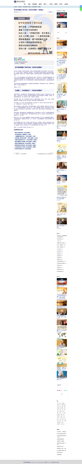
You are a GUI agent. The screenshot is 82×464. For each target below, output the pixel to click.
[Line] (17, 60)
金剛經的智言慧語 (60, 263)
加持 (60, 406)
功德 (57, 406)
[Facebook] (15, 60)
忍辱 (64, 409)
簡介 (59, 240)
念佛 (57, 411)
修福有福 (59, 257)
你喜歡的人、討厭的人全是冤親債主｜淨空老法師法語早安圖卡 (61, 369)
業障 (63, 414)
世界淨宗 (60, 4)
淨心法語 (59, 249)
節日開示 (59, 253)
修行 (60, 403)
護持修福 (55, 4)
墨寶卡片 (45, 4)
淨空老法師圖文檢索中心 (62, 433)
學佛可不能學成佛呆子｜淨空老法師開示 (22, 132)
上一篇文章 (21, 153)
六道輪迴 (63, 403)
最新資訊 (59, 265)
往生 (62, 409)
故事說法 (59, 267)
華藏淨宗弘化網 (60, 446)
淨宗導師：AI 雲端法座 (61, 431)
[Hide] (81, 11)
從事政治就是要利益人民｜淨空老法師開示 (23, 148)
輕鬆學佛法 (59, 269)
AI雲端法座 (66, 4)
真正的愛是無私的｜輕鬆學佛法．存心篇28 (23, 134)
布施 (57, 409)
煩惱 (60, 419)
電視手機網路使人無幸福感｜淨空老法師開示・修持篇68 (25, 141)
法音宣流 (51, 4)
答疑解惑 (59, 255)
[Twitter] (20, 60)
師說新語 (19, 6)
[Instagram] (18, 60)
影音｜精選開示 (60, 247)
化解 (62, 406)
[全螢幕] (65, 17)
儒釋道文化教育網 (60, 441)
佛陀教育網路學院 (60, 439)
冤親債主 (58, 404)
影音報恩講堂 (34, 4)
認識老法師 (59, 239)
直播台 (29, 4)
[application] (62, 15)
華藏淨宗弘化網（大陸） (62, 448)
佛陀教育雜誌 (59, 271)
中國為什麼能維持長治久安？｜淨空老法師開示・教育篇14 (26, 139)
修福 (57, 403)
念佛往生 (61, 411)
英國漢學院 (59, 454)
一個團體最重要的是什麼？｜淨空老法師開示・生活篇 (25, 136)
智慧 (61, 414)
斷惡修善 (58, 414)
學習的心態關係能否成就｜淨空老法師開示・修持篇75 (25, 143)
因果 (64, 406)
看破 (63, 419)
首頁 (24, 4)
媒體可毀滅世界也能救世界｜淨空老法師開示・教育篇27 (25, 145)
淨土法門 (61, 417)
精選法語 (59, 259)
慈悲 (63, 411)
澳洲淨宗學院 (59, 452)
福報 (65, 419)
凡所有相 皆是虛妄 (63, 404)
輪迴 (62, 422)
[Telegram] (24, 60)
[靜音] (64, 17)
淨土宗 (58, 417)
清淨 (64, 417)
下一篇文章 (44, 153)
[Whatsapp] (22, 60)
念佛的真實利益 (60, 261)
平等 (60, 409)
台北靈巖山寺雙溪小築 (61, 450)
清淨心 (58, 419)
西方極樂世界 (59, 422)
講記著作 (40, 4)
